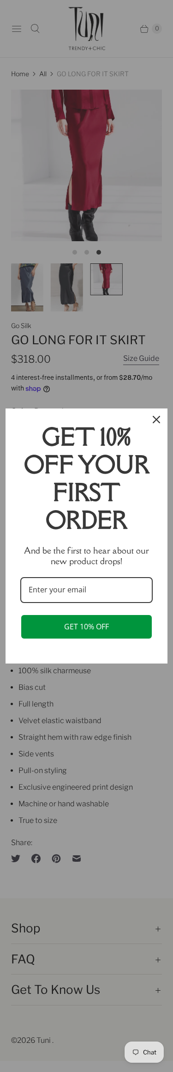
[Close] (156, 419)
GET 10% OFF (86, 626)
